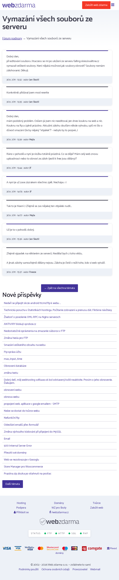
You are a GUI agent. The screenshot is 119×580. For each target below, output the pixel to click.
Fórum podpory (12, 38)
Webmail (95, 569)
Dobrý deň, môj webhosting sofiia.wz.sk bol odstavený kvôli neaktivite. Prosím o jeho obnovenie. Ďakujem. (58, 381)
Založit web (96, 507)
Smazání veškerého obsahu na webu (25, 345)
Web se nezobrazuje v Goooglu (21, 459)
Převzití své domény (15, 452)
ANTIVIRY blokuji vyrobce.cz (20, 324)
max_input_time (13, 359)
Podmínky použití (29, 569)
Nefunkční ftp (11, 418)
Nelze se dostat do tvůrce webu (22, 411)
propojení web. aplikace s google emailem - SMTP (31, 404)
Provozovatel (80, 569)
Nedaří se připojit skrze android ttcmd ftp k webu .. (32, 303)
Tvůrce (97, 503)
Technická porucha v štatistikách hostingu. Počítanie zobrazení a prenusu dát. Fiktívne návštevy (58, 310)
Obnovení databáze (15, 366)
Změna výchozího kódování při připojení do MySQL (32, 431)
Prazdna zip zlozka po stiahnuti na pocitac (27, 473)
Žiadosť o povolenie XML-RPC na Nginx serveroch (32, 317)
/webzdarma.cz (60, 512)
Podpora (21, 507)
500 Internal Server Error (18, 445)
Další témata (12, 484)
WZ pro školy (59, 507)
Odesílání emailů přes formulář (21, 425)
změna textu (11, 373)
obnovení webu (12, 390)
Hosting (21, 503)
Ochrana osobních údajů (56, 569)
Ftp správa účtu (12, 352)
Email (7, 438)
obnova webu (11, 397)
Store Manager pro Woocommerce (23, 466)
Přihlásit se (22, 512)
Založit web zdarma (96, 5)
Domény (59, 503)
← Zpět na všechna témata (59, 288)
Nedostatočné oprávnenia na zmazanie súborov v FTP (34, 331)
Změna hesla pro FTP (16, 338)
